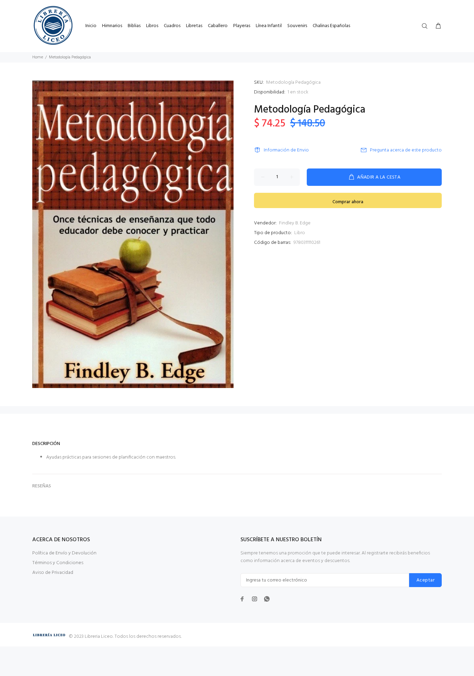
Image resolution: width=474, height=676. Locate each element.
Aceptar (425, 580)
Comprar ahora (347, 202)
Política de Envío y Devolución (64, 553)
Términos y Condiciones (57, 563)
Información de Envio (286, 150)
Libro (299, 233)
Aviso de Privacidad (52, 573)
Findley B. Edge (295, 223)
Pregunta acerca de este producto (406, 150)
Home (37, 57)
